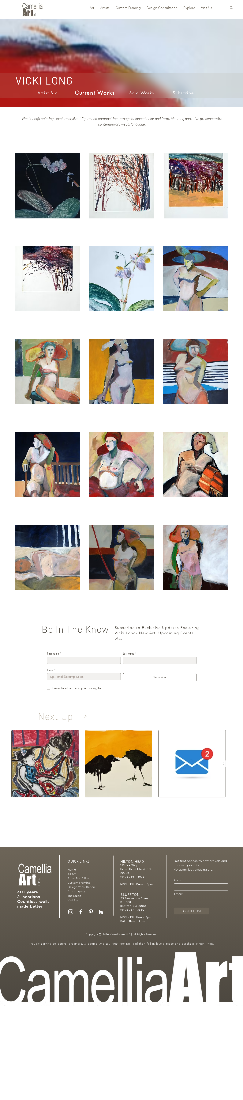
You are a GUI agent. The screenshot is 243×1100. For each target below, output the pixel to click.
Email (51, 670)
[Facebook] (80, 912)
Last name (129, 653)
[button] (92, 7)
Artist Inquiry (76, 891)
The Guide (74, 896)
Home (72, 869)
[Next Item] (223, 763)
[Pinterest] (91, 912)
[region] (121, 193)
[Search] (231, 7)
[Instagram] (70, 912)
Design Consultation (81, 887)
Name (178, 880)
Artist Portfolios (78, 878)
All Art (72, 874)
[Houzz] (101, 912)
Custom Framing (79, 882)
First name (54, 653)
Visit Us (73, 900)
